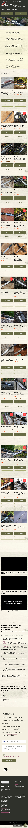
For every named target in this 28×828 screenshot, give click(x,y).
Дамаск (4, 643)
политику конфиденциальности (12, 755)
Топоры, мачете (4, 802)
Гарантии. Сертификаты (20, 786)
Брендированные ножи (5, 809)
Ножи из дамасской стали (6, 796)
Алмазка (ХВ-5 (6, 646)
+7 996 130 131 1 (17, 1)
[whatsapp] (4, 786)
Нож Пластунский (14, 28)
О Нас (16, 784)
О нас (2, 9)
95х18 (4, 641)
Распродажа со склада (5, 812)
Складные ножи (4, 804)
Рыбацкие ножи (4, 801)
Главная (3, 28)
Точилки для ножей (5, 806)
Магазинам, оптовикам (5, 810)
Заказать (14, 9)
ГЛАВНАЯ (18, 781)
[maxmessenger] (8, 786)
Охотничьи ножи (4, 800)
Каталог (8, 28)
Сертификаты (4, 808)
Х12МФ (4, 642)
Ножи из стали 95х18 (5, 797)
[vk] (2, 786)
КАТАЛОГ (4, 794)
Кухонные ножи (4, 805)
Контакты (17, 787)
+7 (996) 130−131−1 (12, 734)
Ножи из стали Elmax (5, 798)
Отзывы (8, 9)
